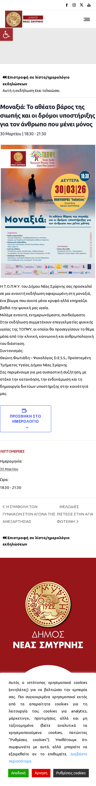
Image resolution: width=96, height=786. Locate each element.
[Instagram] (74, 5)
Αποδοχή (18, 773)
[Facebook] (66, 5)
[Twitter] (81, 5)
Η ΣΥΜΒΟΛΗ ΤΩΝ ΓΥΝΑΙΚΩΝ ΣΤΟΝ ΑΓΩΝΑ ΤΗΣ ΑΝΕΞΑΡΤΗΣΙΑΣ (29, 514)
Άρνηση (41, 773)
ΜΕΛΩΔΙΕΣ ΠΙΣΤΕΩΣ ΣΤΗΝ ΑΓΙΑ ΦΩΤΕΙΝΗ (75, 514)
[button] (6, 34)
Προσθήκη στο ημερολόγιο (25, 419)
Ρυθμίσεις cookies (71, 773)
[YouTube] (89, 5)
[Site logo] (24, 19)
